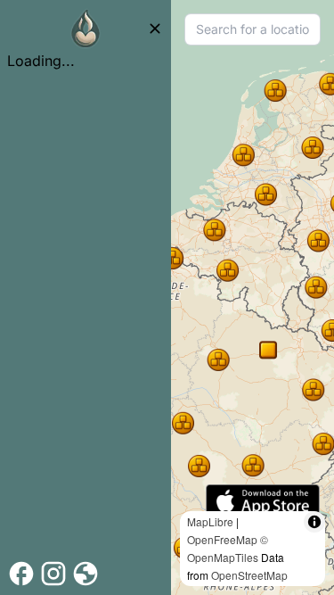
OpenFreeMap (222, 539)
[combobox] (252, 29)
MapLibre (210, 521)
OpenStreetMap (249, 575)
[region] (252, 297)
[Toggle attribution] (314, 522)
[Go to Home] (85, 28)
